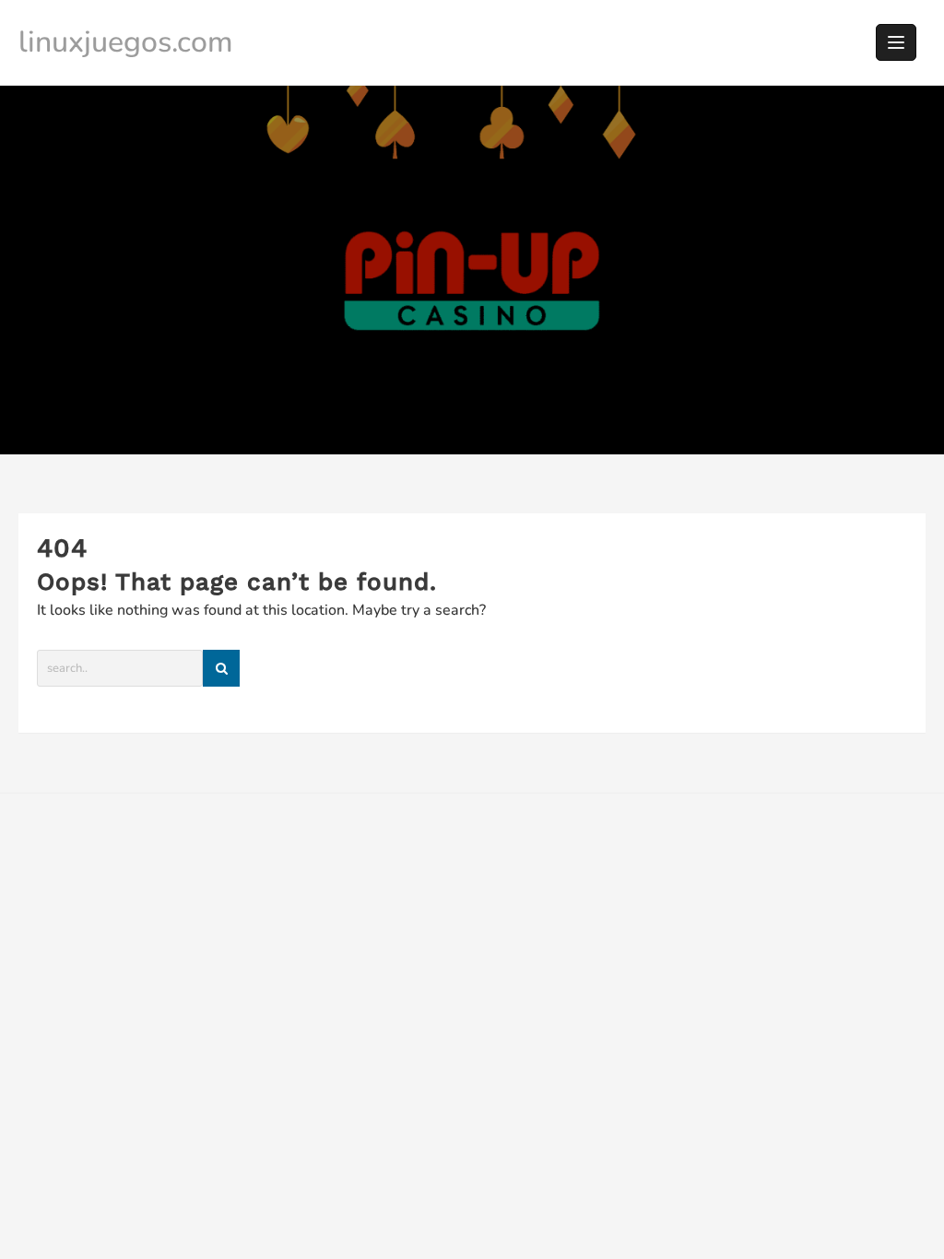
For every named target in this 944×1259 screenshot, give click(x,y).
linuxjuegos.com (125, 42)
